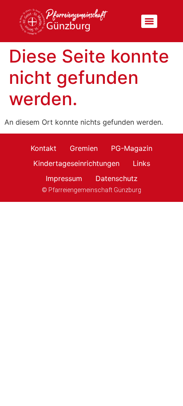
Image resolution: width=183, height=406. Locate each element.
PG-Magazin (131, 148)
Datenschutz (116, 178)
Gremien (84, 148)
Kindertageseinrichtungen (76, 163)
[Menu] (149, 21)
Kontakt (43, 148)
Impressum (64, 178)
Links (141, 163)
